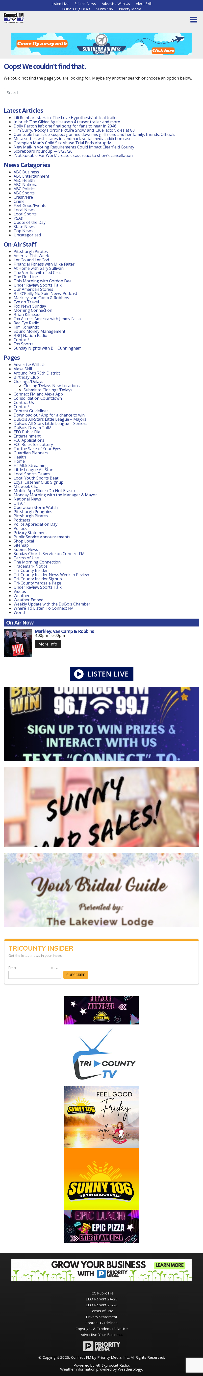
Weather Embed (28, 600)
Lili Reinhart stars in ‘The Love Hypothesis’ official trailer (66, 117)
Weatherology (130, 1369)
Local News (24, 209)
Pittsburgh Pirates (31, 251)
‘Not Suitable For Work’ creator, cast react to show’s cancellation (73, 155)
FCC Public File (102, 1293)
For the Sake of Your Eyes (37, 448)
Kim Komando (26, 327)
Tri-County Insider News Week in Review (51, 574)
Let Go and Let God (31, 260)
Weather (22, 595)
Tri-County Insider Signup (38, 579)
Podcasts (22, 520)
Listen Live (60, 3)
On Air (19, 503)
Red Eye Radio (26, 323)
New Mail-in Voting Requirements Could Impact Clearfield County (74, 147)
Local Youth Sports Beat (36, 478)
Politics (20, 528)
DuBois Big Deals (76, 9)
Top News (23, 230)
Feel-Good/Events (30, 205)
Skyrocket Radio (115, 1365)
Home (19, 461)
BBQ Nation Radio (30, 335)
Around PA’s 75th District (37, 373)
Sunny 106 (104, 9)
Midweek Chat (27, 486)
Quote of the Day (30, 222)
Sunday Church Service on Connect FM (49, 553)
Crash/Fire (23, 197)
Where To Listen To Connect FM (44, 608)
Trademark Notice (31, 566)
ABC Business (26, 172)
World (19, 612)
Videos (20, 591)
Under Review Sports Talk (38, 285)
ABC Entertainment (31, 176)
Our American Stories (33, 289)
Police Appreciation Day (35, 524)
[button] (193, 20)
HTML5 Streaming (31, 465)
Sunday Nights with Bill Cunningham (47, 348)
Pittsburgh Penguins (33, 511)
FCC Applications (29, 440)
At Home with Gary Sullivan (39, 268)
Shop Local (24, 541)
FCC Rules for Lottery (33, 444)
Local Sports (25, 214)
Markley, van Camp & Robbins (41, 297)
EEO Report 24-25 (102, 1298)
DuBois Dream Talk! (32, 427)
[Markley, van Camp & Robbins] (18, 643)
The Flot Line (26, 276)
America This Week (31, 255)
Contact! (21, 339)
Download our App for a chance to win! (49, 415)
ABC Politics (24, 188)
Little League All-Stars (34, 469)
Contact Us (24, 402)
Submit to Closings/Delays (48, 390)
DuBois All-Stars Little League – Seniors (50, 423)
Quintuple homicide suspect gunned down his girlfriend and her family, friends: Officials (94, 134)
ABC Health (24, 180)
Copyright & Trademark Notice (102, 1328)
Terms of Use (26, 558)
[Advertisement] (101, 44)
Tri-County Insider (31, 570)
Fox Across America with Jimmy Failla (47, 318)
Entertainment (27, 436)
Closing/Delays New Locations (52, 385)
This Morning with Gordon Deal (43, 281)
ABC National (26, 184)
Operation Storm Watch (36, 507)
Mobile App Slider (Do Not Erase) (44, 490)
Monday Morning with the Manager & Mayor (55, 495)
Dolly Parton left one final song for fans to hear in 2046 (65, 126)
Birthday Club (26, 377)
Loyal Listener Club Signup (38, 482)
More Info (47, 644)
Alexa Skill (144, 3)
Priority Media (130, 9)
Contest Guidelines (31, 411)
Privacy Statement (30, 532)
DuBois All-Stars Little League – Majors (50, 419)
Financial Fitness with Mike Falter (44, 264)
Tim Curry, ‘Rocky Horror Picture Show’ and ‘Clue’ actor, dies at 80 (74, 130)
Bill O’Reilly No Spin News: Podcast (45, 293)
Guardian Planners (31, 453)
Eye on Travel (26, 302)
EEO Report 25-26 (102, 1304)
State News (24, 226)
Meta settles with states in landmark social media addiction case (72, 138)
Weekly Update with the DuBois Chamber (52, 604)
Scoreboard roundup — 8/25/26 (43, 151)
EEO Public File (27, 432)
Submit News (85, 3)
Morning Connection (33, 310)
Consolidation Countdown (38, 398)
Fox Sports (23, 344)
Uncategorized (27, 235)
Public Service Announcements (42, 537)
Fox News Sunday (30, 306)
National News (27, 499)
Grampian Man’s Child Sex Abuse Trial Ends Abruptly (62, 143)
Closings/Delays (28, 381)
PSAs (18, 218)
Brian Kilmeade (28, 314)
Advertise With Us (116, 3)
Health (20, 457)
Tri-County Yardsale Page (37, 583)
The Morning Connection (37, 562)
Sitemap (21, 545)
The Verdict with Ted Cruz (38, 272)
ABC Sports (24, 193)
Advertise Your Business (102, 1334)
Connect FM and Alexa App (38, 394)
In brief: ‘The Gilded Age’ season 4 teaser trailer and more (67, 122)
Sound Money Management (39, 331)
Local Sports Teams (32, 474)
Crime (19, 201)
